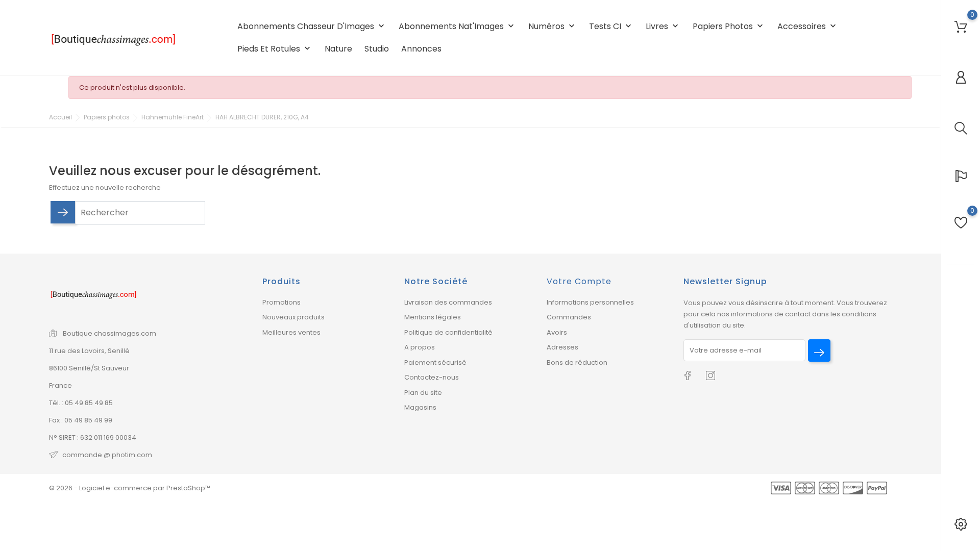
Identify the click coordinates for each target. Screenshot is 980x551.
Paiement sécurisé (435, 362)
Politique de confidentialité (448, 332)
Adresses (562, 347)
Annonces (421, 49)
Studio (376, 49)
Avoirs (557, 332)
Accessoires (807, 26)
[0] (960, 27)
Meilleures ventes (291, 332)
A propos (419, 347)
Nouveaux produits (293, 317)
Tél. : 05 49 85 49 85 (81, 403)
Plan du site (423, 392)
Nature (338, 49)
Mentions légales (432, 317)
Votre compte (579, 281)
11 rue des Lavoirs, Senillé (89, 351)
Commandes (569, 317)
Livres (663, 26)
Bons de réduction (577, 362)
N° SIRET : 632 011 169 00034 (92, 437)
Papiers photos (729, 26)
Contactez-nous (431, 377)
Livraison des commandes (448, 302)
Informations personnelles (590, 302)
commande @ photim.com (107, 455)
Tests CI (611, 26)
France (60, 385)
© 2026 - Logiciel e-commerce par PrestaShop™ (129, 488)
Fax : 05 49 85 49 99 (80, 420)
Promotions (281, 302)
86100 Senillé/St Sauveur (89, 368)
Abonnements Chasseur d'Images (311, 26)
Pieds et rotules (274, 49)
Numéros (552, 26)
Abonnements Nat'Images (457, 26)
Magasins (420, 407)
